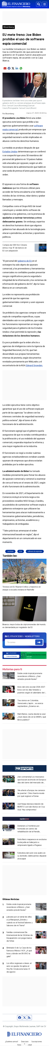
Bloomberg (8, 27)
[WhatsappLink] (24, 655)
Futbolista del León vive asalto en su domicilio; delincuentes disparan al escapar (31, 856)
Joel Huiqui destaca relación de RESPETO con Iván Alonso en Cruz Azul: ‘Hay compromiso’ (31, 807)
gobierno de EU (25, 261)
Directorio (24, 1042)
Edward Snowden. (34, 365)
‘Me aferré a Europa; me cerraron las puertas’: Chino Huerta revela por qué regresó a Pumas (31, 793)
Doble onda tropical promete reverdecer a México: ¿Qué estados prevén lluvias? (29, 676)
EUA (20, 551)
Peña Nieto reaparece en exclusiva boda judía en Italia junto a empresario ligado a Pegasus (32, 842)
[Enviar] (39, 642)
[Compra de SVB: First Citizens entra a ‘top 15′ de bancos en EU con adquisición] (41, 248)
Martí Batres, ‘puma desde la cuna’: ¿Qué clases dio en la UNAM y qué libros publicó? (31, 717)
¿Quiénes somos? (11, 1042)
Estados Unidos (9, 151)
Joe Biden (10, 551)
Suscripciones (37, 1042)
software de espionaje (35, 551)
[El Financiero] (16, 4)
